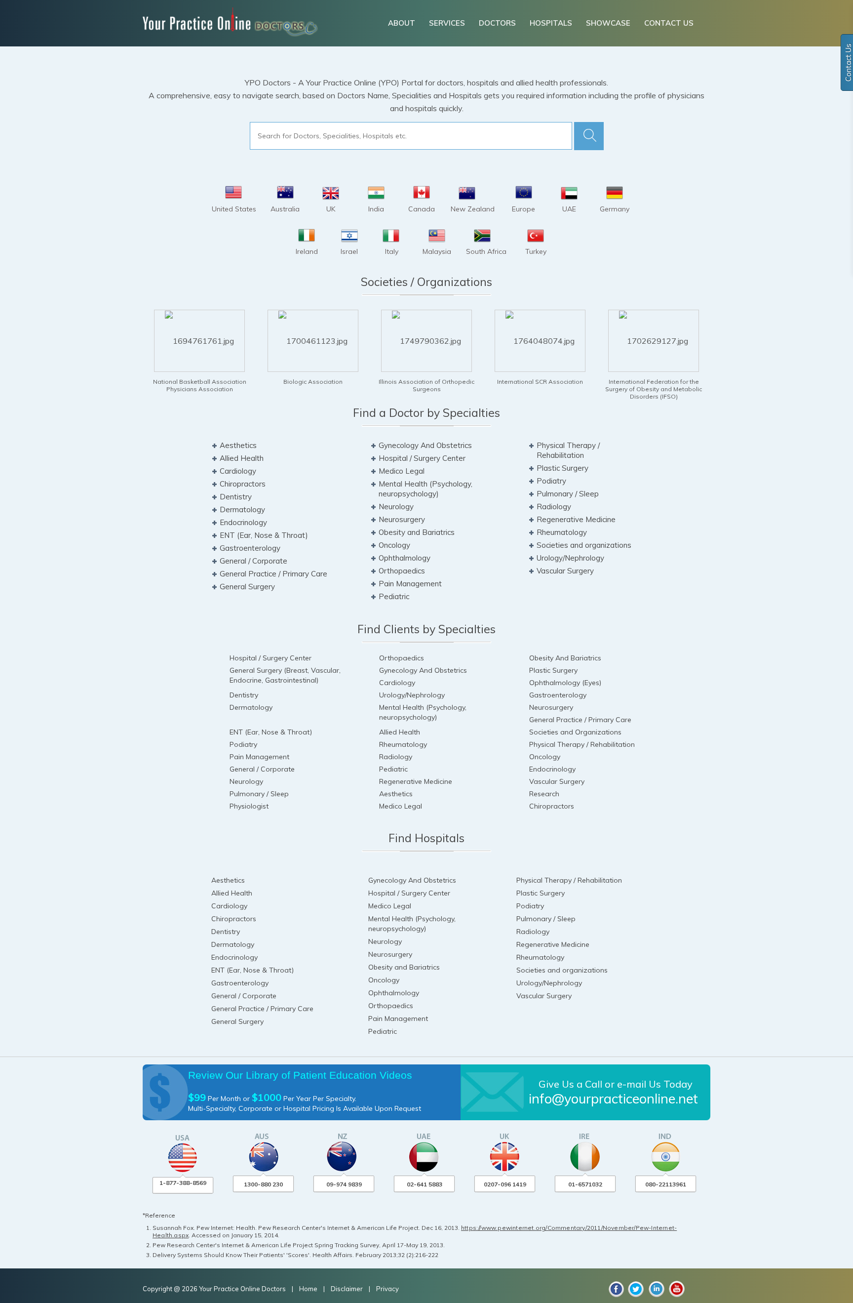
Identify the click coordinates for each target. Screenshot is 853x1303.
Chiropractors (243, 484)
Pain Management (410, 583)
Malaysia (437, 251)
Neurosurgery (402, 519)
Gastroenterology (250, 548)
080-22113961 (665, 1184)
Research (544, 793)
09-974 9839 (344, 1184)
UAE (569, 208)
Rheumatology (562, 532)
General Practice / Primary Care (273, 573)
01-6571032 (585, 1184)
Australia (285, 208)
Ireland (307, 251)
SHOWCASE (608, 23)
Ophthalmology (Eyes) (565, 682)
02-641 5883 (424, 1184)
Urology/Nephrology (570, 558)
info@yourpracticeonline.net (613, 1098)
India (376, 208)
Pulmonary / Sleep (568, 493)
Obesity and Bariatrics (417, 532)
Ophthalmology (404, 558)
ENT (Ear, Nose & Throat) (264, 535)
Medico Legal (402, 471)
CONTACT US (669, 23)
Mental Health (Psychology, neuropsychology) (425, 488)
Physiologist (249, 806)
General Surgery (247, 586)
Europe (523, 208)
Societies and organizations (584, 545)
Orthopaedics (402, 570)
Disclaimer (347, 1289)
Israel (349, 251)
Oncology (394, 545)
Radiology (554, 506)
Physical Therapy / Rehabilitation (568, 450)
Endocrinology (243, 522)
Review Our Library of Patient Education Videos (300, 1075)
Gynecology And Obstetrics (425, 445)
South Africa (486, 251)
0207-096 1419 (505, 1184)
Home (309, 1289)
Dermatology (242, 509)
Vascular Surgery (565, 570)
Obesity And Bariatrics (565, 657)
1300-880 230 (263, 1184)
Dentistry (236, 496)
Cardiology (238, 471)
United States (234, 208)
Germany (614, 208)
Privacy (387, 1289)
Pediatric (394, 596)
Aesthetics (238, 445)
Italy (391, 251)
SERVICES (447, 23)
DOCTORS (497, 23)
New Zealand (473, 208)
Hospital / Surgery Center (422, 458)
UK (330, 208)
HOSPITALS (551, 23)
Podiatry (551, 481)
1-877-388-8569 (182, 1182)
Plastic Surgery (562, 468)
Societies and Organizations (575, 732)
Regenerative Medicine (576, 519)
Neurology (396, 506)
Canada (421, 208)
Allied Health (242, 458)
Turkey (535, 251)
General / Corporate (253, 561)
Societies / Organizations (426, 282)
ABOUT (401, 23)
